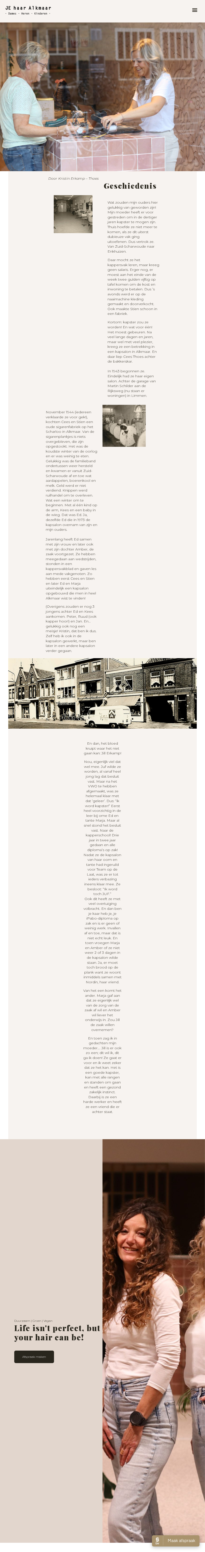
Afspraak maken (34, 1357)
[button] (194, 10)
